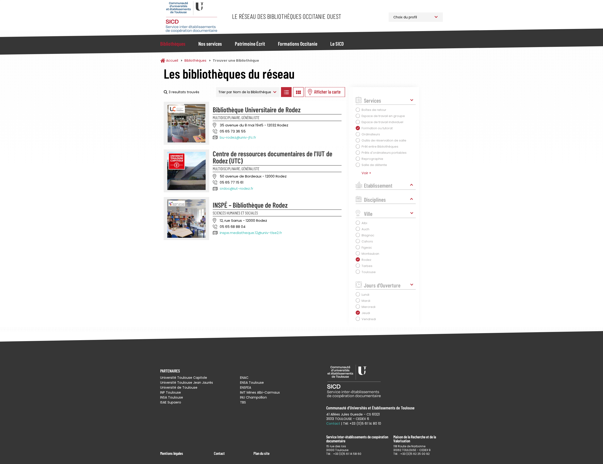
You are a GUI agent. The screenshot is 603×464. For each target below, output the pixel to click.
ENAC (244, 377)
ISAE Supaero (170, 402)
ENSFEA (245, 387)
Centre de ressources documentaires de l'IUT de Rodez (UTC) (272, 157)
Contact (219, 453)
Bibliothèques (172, 43)
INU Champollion (253, 397)
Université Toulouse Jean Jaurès (186, 382)
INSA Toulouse (171, 397)
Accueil (172, 60)
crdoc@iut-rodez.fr (236, 188)
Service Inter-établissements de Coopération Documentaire (191, 17)
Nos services (210, 43)
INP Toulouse (170, 392)
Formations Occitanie (297, 43)
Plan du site (261, 453)
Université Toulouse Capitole (183, 377)
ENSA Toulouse (252, 382)
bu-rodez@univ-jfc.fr (238, 137)
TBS (243, 402)
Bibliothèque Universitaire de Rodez (257, 109)
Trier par (225, 92)
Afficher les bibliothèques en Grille (298, 92)
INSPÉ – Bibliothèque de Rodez (250, 205)
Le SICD (337, 43)
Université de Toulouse (178, 387)
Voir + (366, 173)
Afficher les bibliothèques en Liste (286, 92)
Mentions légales (171, 453)
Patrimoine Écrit (250, 43)
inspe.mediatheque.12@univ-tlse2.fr (251, 232)
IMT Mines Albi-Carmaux (260, 392)
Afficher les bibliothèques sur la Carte (325, 92)
